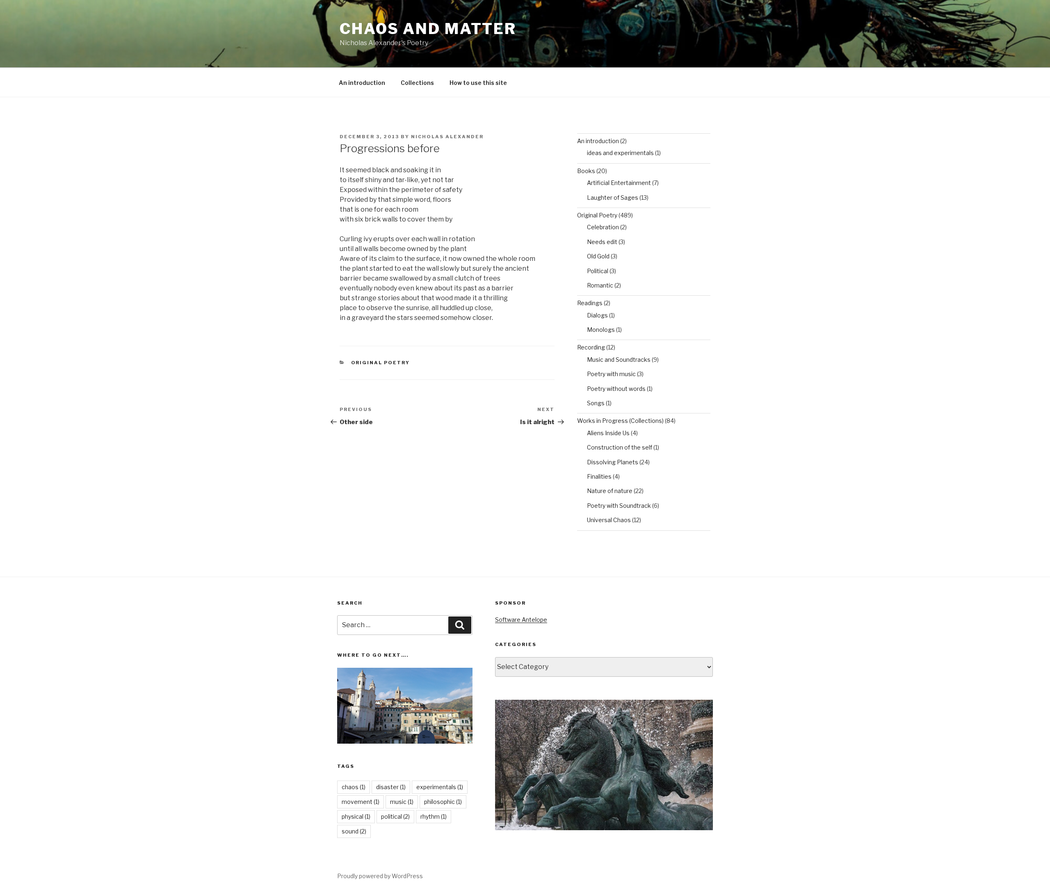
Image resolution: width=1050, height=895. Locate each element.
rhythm (433, 816)
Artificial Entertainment (619, 182)
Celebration (603, 227)
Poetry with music (611, 373)
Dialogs (597, 315)
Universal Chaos (609, 519)
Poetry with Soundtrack (619, 505)
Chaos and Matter (428, 29)
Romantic (600, 285)
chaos (353, 786)
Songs (596, 403)
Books (586, 170)
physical (356, 816)
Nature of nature (609, 490)
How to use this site (478, 82)
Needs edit (602, 241)
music (401, 801)
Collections (417, 82)
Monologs (601, 329)
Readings (590, 302)
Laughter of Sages (612, 197)
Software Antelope (521, 619)
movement (360, 801)
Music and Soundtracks (619, 359)
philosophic (443, 801)
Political (597, 270)
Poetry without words (616, 388)
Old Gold (598, 256)
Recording (591, 347)
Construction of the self (619, 447)
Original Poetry (380, 362)
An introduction (362, 82)
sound (354, 831)
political (395, 816)
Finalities (599, 476)
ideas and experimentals (620, 152)
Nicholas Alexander (447, 136)
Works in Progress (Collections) (620, 420)
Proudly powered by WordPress (380, 875)
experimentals (439, 786)
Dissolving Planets (612, 462)
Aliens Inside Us (608, 432)
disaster (391, 786)
